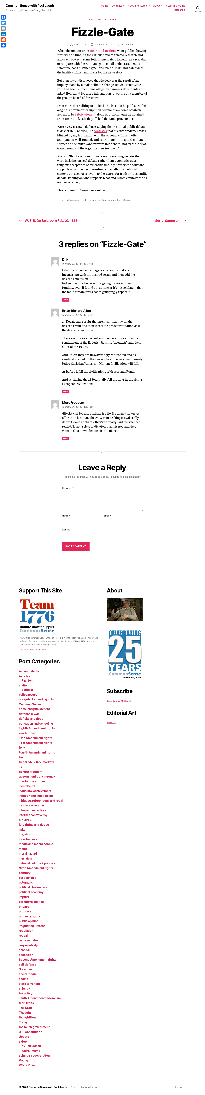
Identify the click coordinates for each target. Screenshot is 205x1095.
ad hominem (72, 200)
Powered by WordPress (83, 1087)
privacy (24, 906)
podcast (27, 689)
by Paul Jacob (31, 1046)
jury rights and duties (34, 824)
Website (66, 529)
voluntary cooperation (34, 1055)
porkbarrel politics (31, 902)
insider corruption (31, 805)
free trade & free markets (36, 762)
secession (26, 955)
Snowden (25, 969)
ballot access (28, 694)
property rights (29, 916)
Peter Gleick (123, 200)
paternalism (27, 882)
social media (28, 974)
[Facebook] (3, 17)
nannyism (25, 858)
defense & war (29, 714)
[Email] (3, 28)
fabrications (83, 114)
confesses (100, 131)
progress (25, 911)
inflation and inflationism (36, 796)
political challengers (33, 887)
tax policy (25, 993)
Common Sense (30, 704)
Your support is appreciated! (33, 649)
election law (27, 733)
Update (24, 1036)
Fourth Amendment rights (37, 752)
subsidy (24, 988)
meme (23, 849)
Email (107, 516)
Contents (117, 5)
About (156, 5)
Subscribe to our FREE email (119, 701)
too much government (34, 1027)
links (22, 829)
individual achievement (35, 791)
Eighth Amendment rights (37, 728)
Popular (24, 897)
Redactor (82, 44)
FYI (21, 767)
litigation (25, 834)
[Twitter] (3, 23)
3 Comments (128, 44)
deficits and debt (31, 718)
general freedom (30, 771)
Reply (65, 300)
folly (22, 747)
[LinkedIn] (3, 34)
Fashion (27, 680)
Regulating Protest (32, 926)
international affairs (32, 810)
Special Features (137, 5)
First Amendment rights (35, 743)
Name (66, 516)
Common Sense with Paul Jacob (30, 5)
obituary (25, 873)
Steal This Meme (175, 5)
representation (29, 940)
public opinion (28, 921)
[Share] (3, 45)
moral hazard (28, 853)
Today (23, 1022)
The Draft (25, 1008)
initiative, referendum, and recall (41, 800)
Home (104, 5)
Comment (68, 488)
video (23, 1041)
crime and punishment (34, 709)
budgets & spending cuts (36, 699)
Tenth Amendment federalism (40, 998)
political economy (31, 892)
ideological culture (102, 19)
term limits (26, 1003)
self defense (27, 964)
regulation (26, 930)
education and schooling (36, 723)
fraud (22, 757)
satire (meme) (31, 1051)
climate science (88, 200)
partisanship (27, 877)
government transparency (37, 776)
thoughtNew (27, 1017)
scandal (24, 950)
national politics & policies (37, 863)
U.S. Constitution (30, 1032)
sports (23, 979)
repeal (23, 935)
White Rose (27, 1065)
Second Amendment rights (37, 959)
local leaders (28, 839)
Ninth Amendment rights (36, 868)
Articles (24, 676)
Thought (25, 1012)
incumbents (27, 786)
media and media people (36, 844)
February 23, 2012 (104, 44)
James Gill (111, 723)
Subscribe (179, 9)
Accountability (29, 671)
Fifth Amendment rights (35, 738)
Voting (23, 1060)
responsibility (28, 945)
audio (23, 685)
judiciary (25, 820)
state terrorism (29, 984)
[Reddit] (3, 39)
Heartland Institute (103, 51)
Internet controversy (33, 815)
